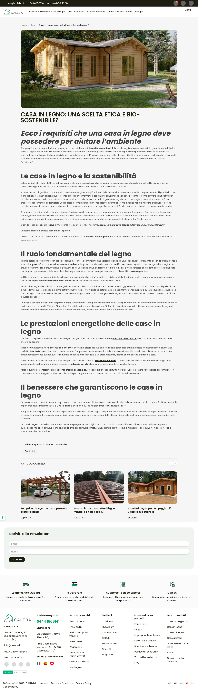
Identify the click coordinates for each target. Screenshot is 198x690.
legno (32, 264)
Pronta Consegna (134, 11)
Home (24, 25)
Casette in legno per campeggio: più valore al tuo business (149, 510)
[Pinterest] (21, 664)
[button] (191, 3)
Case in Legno (58, 11)
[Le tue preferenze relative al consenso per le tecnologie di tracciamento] (3, 517)
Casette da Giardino (39, 11)
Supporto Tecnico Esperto (123, 592)
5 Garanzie (74, 592)
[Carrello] (176, 3)
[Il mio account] (183, 3)
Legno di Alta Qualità (26, 592)
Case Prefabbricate (95, 11)
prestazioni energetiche (124, 338)
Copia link (30, 451)
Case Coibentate (75, 11)
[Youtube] (28, 664)
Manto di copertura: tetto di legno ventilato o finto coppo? (94, 510)
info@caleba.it (12, 645)
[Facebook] (6, 664)
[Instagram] (14, 664)
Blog (33, 25)
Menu (188, 9)
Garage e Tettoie (115, 11)
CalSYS (172, 592)
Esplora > (26, 517)
